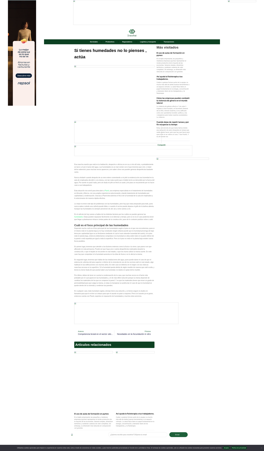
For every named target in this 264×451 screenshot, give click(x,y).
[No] (261, 448)
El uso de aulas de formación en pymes (91, 414)
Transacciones (169, 42)
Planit (107, 190)
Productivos (110, 42)
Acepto (226, 448)
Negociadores (127, 42)
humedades (78, 217)
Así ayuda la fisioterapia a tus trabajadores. (135, 414)
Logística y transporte (148, 42)
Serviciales (94, 42)
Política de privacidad (239, 448)
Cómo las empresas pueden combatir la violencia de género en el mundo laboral (173, 100)
